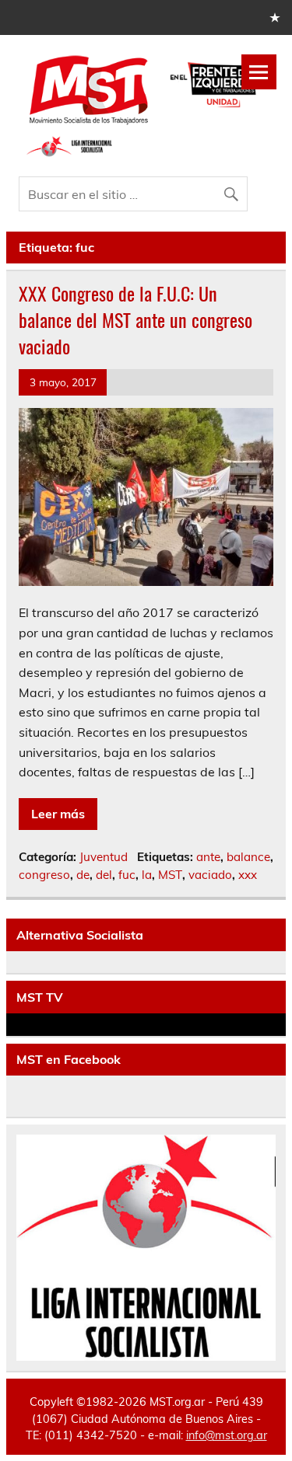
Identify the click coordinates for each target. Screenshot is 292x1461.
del (104, 874)
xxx (247, 874)
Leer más (58, 813)
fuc (126, 874)
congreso (44, 874)
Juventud (103, 856)
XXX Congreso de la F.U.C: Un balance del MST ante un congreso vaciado (135, 319)
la (147, 874)
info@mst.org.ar (226, 1435)
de (83, 874)
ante (208, 856)
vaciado (210, 874)
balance (248, 856)
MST (170, 874)
